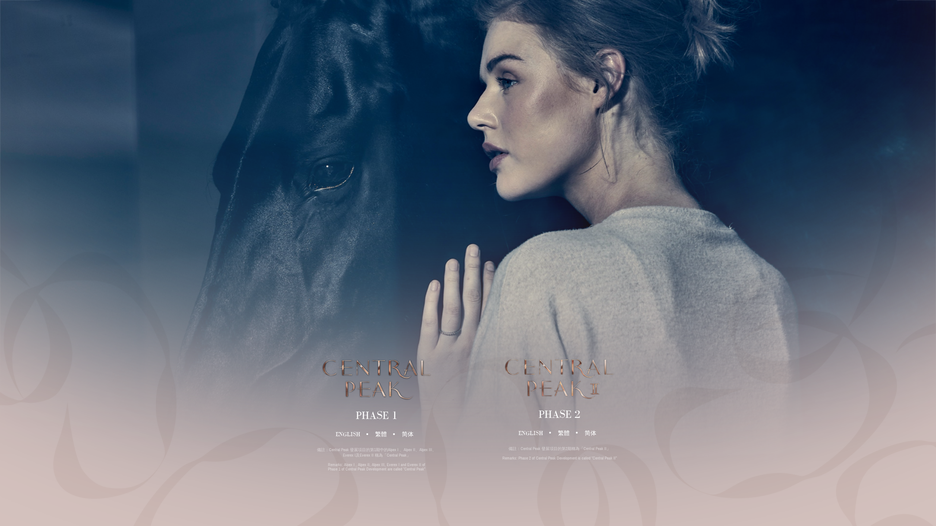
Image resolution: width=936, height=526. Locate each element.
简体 (408, 434)
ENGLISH (348, 434)
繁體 (381, 434)
